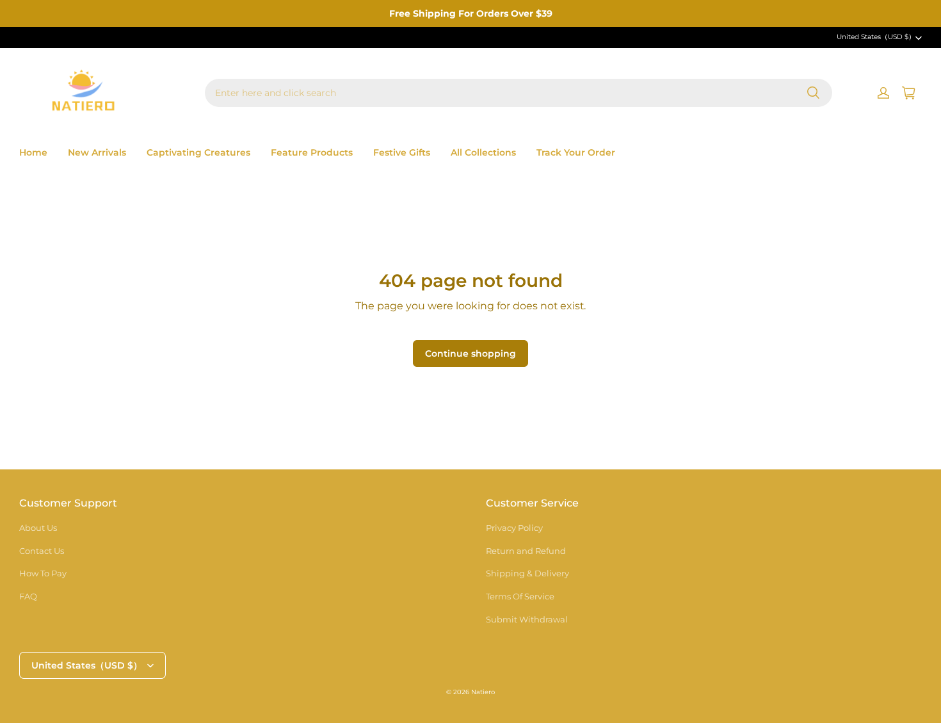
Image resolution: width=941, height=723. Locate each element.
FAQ (28, 596)
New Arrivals (97, 152)
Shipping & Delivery (527, 573)
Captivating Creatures (198, 152)
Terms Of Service (520, 596)
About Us (38, 528)
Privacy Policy (514, 528)
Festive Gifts (401, 152)
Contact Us (41, 551)
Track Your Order (575, 152)
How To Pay (43, 573)
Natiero (483, 692)
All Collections (483, 152)
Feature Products (312, 152)
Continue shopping (470, 353)
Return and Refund (526, 551)
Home (33, 152)
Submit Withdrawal (527, 619)
